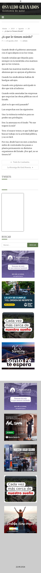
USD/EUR (6, 230)
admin (25, 41)
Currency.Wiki (17, 230)
